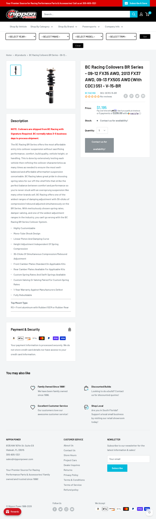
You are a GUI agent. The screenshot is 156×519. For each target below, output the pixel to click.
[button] (92, 96)
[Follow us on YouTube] (72, 509)
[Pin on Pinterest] (131, 96)
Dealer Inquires (72, 465)
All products (20, 55)
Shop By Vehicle (18, 26)
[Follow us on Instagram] (66, 509)
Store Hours (70, 455)
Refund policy (71, 489)
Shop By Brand (66, 26)
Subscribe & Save (138, 3)
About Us (68, 445)
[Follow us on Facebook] (55, 509)
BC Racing (90, 93)
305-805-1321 (89, 3)
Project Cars (70, 460)
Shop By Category (40, 26)
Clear (78, 45)
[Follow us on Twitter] (60, 509)
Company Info (112, 26)
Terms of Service (73, 484)
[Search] (134, 14)
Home (9, 55)
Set (145, 36)
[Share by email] (143, 96)
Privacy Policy (71, 474)
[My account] (141, 14)
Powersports (89, 26)
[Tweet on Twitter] (137, 96)
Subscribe (117, 468)
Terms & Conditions (74, 479)
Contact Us (69, 450)
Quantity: (90, 130)
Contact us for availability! (99, 145)
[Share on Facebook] (126, 96)
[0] (147, 14)
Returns (68, 469)
